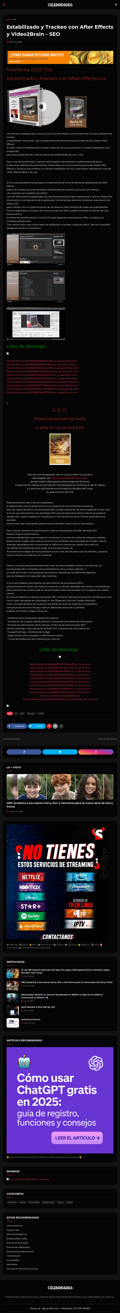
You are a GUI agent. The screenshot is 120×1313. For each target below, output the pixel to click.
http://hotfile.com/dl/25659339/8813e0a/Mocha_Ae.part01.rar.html (42, 361)
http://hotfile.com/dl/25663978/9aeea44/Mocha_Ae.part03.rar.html (43, 368)
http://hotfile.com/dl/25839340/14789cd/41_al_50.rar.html (60, 678)
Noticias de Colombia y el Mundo (22, 1269)
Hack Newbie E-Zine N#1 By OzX (38, 1007)
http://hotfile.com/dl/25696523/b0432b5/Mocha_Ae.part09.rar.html (42, 389)
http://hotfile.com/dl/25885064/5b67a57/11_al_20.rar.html (60, 667)
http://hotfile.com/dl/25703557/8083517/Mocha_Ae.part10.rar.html (42, 392)
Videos (41, 713)
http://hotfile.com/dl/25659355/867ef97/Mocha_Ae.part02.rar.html (42, 364)
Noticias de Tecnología (17, 1243)
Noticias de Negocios (17, 1234)
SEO (22, 713)
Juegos (60, 1202)
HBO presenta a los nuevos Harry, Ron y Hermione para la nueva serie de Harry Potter (60, 804)
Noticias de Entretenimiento (20, 1251)
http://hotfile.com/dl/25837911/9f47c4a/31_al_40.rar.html (60, 674)
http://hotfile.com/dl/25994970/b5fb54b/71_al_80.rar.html (60, 688)
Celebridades (34, 1202)
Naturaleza (12, 1264)
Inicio (9, 19)
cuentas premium (30, 1019)
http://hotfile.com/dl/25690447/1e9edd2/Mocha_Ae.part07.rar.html (42, 382)
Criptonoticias (13, 1256)
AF (15, 19)
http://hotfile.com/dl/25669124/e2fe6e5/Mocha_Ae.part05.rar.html (42, 375)
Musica (69, 1202)
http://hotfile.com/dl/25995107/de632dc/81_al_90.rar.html (60, 692)
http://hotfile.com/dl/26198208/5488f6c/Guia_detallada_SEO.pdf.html (60, 699)
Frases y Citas (13, 1230)
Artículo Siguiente (107, 739)
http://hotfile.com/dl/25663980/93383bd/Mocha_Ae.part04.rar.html (43, 371)
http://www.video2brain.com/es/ (69, 478)
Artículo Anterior (12, 739)
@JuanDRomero (50, 1308)
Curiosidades (13, 1260)
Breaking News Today (17, 1238)
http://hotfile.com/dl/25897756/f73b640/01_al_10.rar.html (60, 664)
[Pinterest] (49, 726)
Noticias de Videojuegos (18, 1247)
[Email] (55, 726)
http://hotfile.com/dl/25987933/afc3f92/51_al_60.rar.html (60, 681)
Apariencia (12, 1202)
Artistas (22, 1202)
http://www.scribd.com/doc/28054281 (60, 695)
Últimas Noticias (14, 1225)
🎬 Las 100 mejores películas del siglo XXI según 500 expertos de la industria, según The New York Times (65, 971)
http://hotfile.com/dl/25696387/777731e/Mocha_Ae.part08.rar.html (42, 385)
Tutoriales (31, 713)
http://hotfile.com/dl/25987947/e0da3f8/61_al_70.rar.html (60, 685)
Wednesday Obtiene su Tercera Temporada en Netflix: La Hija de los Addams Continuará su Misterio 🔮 (62, 996)
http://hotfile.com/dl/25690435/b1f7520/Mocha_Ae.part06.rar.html (42, 378)
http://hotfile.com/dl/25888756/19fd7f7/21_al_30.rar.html (60, 671)
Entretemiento (48, 1202)
